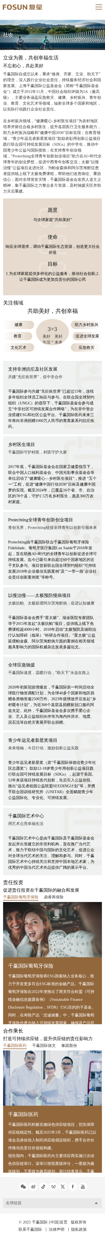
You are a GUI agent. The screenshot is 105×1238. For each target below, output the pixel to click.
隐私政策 (79, 1229)
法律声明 (56, 1229)
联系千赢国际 (30, 1229)
